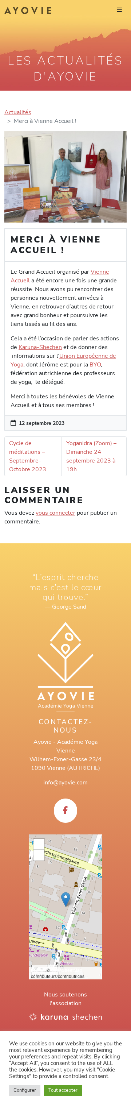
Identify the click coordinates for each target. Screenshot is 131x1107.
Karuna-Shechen (40, 347)
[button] (65, 899)
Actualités (17, 112)
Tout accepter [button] (63, 1090)
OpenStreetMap (66, 970)
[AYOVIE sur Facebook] (65, 811)
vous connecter (55, 513)
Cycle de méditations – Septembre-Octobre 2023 (27, 456)
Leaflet (37, 970)
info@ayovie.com (65, 783)
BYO (95, 365)
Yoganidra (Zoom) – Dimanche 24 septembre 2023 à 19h (91, 456)
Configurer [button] (24, 1090)
